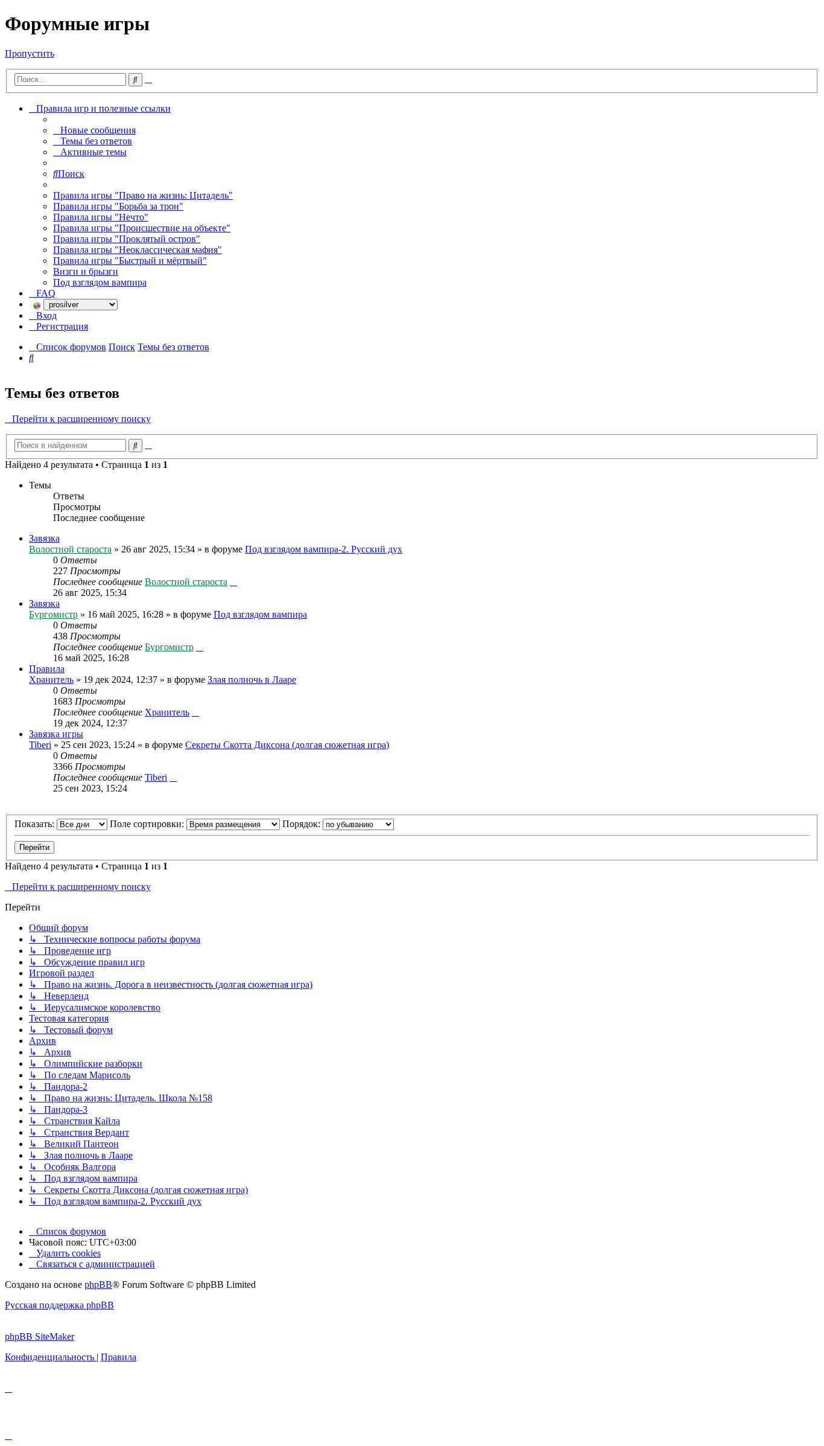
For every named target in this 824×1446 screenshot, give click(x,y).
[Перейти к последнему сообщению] (233, 582)
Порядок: (302, 824)
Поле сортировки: (148, 824)
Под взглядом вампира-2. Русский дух (323, 549)
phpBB (98, 1284)
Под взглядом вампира (260, 614)
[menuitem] (94, 130)
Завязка (44, 538)
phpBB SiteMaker (39, 1336)
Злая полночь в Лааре (252, 679)
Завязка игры (56, 734)
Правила (47, 669)
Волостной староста (70, 549)
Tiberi (40, 745)
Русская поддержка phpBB (59, 1305)
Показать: (35, 824)
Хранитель (51, 679)
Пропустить (29, 53)
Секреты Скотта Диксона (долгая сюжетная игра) (287, 745)
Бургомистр (53, 614)
